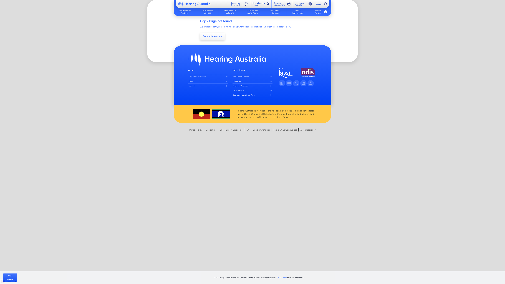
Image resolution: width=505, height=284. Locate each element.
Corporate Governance (197, 77)
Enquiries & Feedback (241, 86)
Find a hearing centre (241, 77)
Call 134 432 (237, 81)
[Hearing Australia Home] (194, 4)
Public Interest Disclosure (231, 130)
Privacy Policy (195, 130)
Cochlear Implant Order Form (243, 95)
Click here (282, 278)
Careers (192, 86)
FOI (247, 130)
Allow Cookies (10, 277)
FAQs (191, 81)
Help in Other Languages (285, 130)
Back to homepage (212, 36)
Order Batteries (238, 90)
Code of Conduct (261, 130)
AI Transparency (308, 130)
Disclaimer (210, 130)
